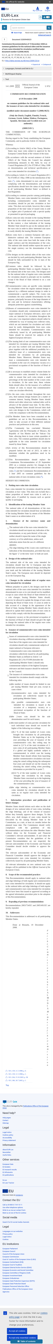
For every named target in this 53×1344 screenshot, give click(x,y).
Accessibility (7, 1138)
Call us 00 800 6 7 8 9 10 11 (12, 1205)
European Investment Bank (12, 1276)
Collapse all (47, 64)
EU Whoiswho (8, 1172)
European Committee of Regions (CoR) (16, 1273)
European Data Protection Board (14, 1284)
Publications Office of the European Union (18, 1289)
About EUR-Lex (8, 1150)
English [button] (47, 11)
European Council (9, 1251)
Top (7, 1085)
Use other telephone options (13, 1207)
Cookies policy (8, 1135)
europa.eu (19, 1195)
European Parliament (10, 1249)
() (37, 171)
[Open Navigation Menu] (4, 27)
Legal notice (7, 1132)
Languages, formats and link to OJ (19, 68)
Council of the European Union (13, 1254)
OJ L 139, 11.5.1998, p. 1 (17, 1074)
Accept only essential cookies (22, 1338)
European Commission (11, 1257)
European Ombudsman (11, 1278)
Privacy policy (7, 1234)
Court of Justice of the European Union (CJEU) (19, 1259)
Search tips (17, 33)
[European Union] (8, 1191)
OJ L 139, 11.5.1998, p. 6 (17, 1071)
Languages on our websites (13, 1231)
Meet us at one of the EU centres (14, 1213)
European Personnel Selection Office (16, 1286)
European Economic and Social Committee (18, 1270)
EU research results (10, 1170)
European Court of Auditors (12, 1265)
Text (7, 79)
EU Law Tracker (8, 1183)
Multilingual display (13, 74)
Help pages (7, 1118)
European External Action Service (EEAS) (17, 1267)
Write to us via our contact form (14, 1210)
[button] (26, 1341)
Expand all (36, 64)
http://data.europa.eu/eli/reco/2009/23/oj (22, 61)
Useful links (7, 1155)
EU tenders (6, 1167)
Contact (5, 1120)
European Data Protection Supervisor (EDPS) (19, 1281)
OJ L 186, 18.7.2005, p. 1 (17, 1080)
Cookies (5, 1239)
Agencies (6, 1292)
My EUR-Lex (37, 11)
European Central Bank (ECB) (13, 1262)
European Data (8, 1164)
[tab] (27, 68)
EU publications (8, 1175)
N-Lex (5, 1180)
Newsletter (7, 1152)
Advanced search (44, 35)
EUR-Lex (10, 15)
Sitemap (6, 1123)
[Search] (49, 28)
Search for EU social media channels (16, 1222)
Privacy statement (9, 1140)
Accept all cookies (17, 1331)
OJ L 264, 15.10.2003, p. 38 (18, 1077)
